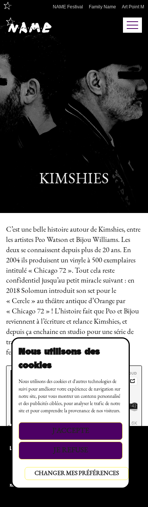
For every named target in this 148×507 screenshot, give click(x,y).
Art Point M (133, 7)
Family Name (102, 7)
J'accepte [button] (70, 431)
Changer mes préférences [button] (77, 473)
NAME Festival (68, 7)
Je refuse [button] (71, 450)
